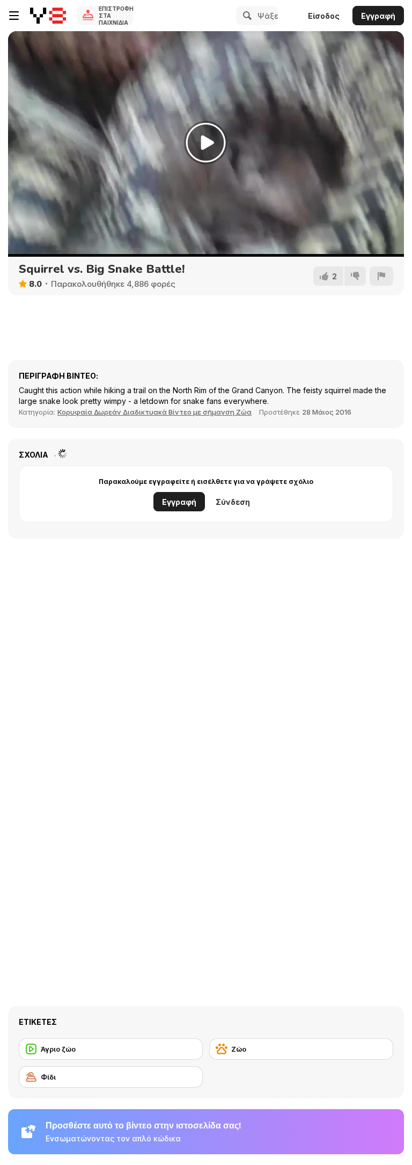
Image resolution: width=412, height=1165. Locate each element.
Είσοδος (324, 15)
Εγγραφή (378, 15)
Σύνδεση (233, 501)
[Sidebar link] (14, 15)
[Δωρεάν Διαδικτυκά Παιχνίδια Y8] (48, 16)
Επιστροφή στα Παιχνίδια (116, 15)
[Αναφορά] (381, 276)
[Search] (245, 15)
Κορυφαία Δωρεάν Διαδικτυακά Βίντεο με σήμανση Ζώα (154, 412)
